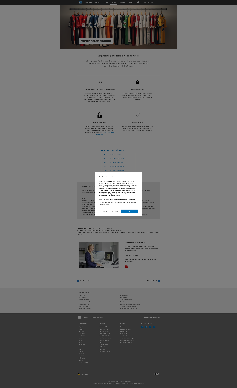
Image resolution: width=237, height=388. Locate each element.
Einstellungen (114, 211)
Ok (129, 211)
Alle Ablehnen (103, 211)
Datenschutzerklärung (105, 204)
